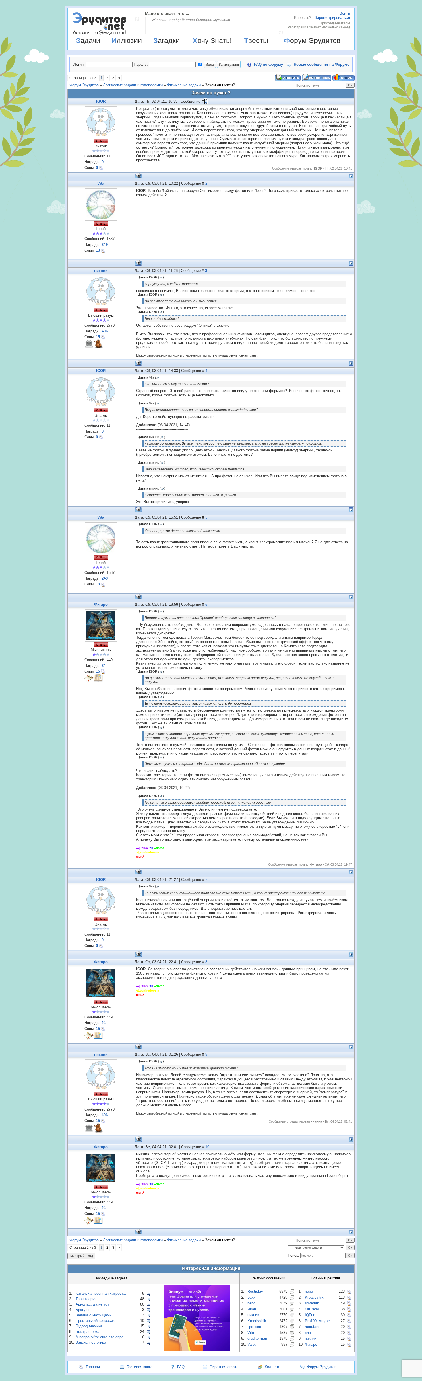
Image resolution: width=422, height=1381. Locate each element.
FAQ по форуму (268, 64)
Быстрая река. (88, 1331)
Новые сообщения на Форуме (321, 64)
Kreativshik (256, 1321)
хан (308, 1333)
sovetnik (312, 1303)
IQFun (310, 1315)
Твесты (256, 40)
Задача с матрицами (93, 1315)
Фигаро (101, 604)
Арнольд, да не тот (92, 1304)
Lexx (251, 1297)
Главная (93, 1367)
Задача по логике (91, 1342)
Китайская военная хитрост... (101, 1293)
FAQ (181, 1367)
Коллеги (272, 1367)
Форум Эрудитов (312, 40)
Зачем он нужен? (220, 85)
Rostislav (255, 1291)
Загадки (166, 40)
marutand (312, 1326)
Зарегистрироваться (332, 17)
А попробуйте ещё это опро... (101, 1337)
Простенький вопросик (95, 1320)
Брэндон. (84, 1310)
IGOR (101, 101)
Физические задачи (184, 85)
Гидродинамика (89, 1326)
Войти (345, 13)
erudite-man (257, 1338)
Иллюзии (126, 40)
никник (100, 270)
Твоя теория (86, 1299)
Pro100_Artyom (318, 1321)
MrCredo (312, 1309)
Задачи (88, 40)
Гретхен (254, 1326)
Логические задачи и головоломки (133, 85)
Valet (251, 1344)
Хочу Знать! (212, 40)
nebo (251, 1303)
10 (207, 1147)
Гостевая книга (139, 1367)
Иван (251, 1309)
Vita (100, 183)
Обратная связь (223, 1367)
